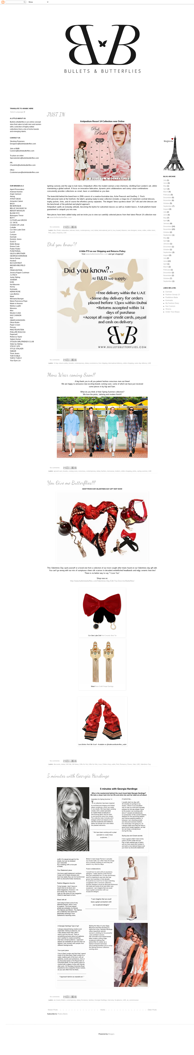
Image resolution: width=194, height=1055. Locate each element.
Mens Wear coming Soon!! (71, 375)
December (167, 198)
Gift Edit (68, 764)
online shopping (128, 363)
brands (71, 363)
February (166, 195)
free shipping (103, 363)
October (166, 203)
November (167, 200)
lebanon (124, 230)
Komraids (169, 300)
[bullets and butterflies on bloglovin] (174, 170)
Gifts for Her (84, 764)
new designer (132, 230)
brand (58, 1000)
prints (134, 471)
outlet (113, 764)
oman (139, 230)
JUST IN (56, 114)
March (165, 192)
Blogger (111, 1034)
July (164, 180)
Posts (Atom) (62, 1014)
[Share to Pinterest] (75, 227)
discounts (57, 764)
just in (110, 230)
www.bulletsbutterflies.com (61, 217)
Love (100, 764)
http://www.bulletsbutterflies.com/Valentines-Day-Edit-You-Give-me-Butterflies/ (102, 581)
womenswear (134, 1000)
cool (92, 230)
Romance (123, 764)
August (166, 209)
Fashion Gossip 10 (172, 295)
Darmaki (168, 292)
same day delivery (140, 363)
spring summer (142, 471)
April (165, 189)
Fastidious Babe (171, 297)
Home (102, 1010)
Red (117, 764)
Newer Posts (53, 1010)
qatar (54, 233)
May (165, 186)
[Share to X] (70, 227)
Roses (129, 764)
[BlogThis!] (67, 227)
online (144, 230)
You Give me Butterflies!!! (71, 483)
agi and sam (58, 471)
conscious (81, 471)
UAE (64, 233)
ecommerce (93, 363)
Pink (49, 233)
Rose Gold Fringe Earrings (104, 686)
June (165, 183)
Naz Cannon (170, 306)
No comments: (55, 227)
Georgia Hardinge (101, 1000)
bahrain (72, 230)
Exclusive (84, 1000)
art (55, 1000)
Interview (111, 1000)
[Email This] (64, 227)
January (166, 223)
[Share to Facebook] (72, 227)
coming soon (73, 471)
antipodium (65, 230)
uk (128, 1000)
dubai (96, 230)
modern (117, 471)
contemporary (85, 230)
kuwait (118, 230)
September (167, 206)
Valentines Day (146, 764)
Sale (134, 764)
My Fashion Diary (172, 303)
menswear (110, 471)
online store (151, 230)
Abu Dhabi (57, 230)
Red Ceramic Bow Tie (108, 635)
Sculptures (118, 1000)
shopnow (59, 233)
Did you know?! (61, 244)
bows (77, 230)
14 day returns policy (61, 363)
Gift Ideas (75, 764)
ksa (114, 230)
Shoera (168, 309)
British (63, 1000)
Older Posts (152, 1010)
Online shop (107, 764)
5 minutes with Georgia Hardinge (78, 776)
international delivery (115, 363)
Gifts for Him (93, 764)
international (103, 230)
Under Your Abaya (172, 312)
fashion (103, 471)
